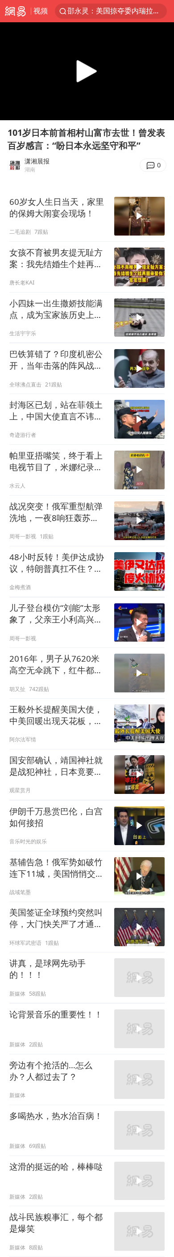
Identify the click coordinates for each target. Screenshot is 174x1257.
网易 (15, 11)
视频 (40, 11)
